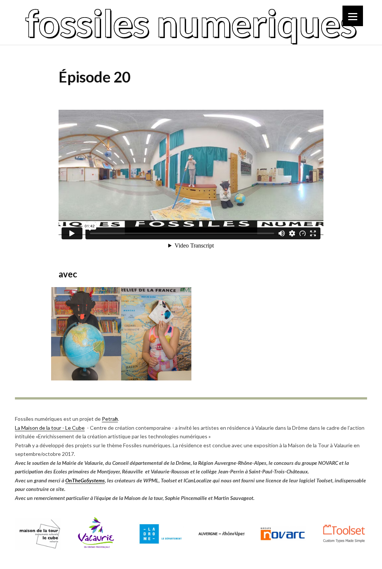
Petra (110, 419)
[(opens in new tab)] (38, 547)
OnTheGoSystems (85, 480)
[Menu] (352, 16)
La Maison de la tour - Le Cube (50, 428)
